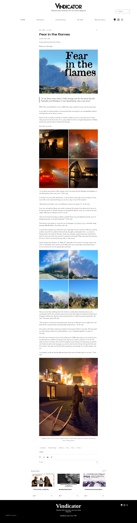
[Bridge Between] (68, 480)
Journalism (43, 447)
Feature (41, 451)
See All (104, 471)
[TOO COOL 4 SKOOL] (42, 480)
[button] (60, 19)
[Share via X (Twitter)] (44, 457)
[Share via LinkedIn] (47, 457)
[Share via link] (51, 457)
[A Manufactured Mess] (94, 480)
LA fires (79, 447)
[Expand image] (53, 144)
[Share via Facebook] (40, 457)
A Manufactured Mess (93, 489)
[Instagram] (118, 19)
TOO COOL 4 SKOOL (41, 489)
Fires (67, 447)
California (61, 447)
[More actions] (97, 30)
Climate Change (52, 447)
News (72, 447)
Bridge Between (65, 489)
